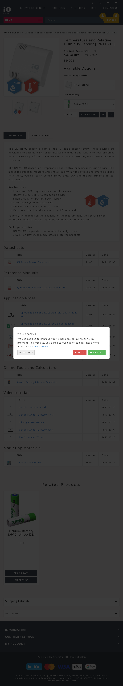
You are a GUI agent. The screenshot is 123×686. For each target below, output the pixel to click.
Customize (27, 352)
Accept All (97, 352)
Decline (80, 352)
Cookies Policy (39, 346)
